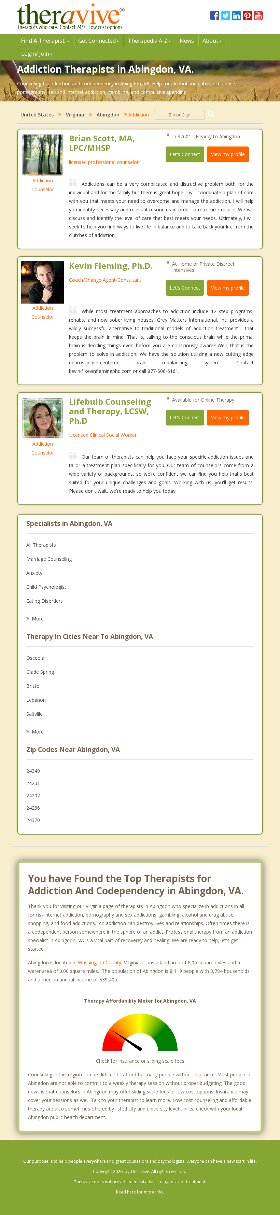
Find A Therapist (43, 40)
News (187, 40)
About (210, 40)
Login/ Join (35, 53)
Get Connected (97, 40)
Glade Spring (40, 672)
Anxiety (34, 573)
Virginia (75, 114)
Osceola (35, 658)
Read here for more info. (140, 1192)
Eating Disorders (44, 601)
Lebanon (36, 700)
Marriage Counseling (49, 559)
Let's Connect (185, 154)
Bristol (33, 686)
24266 (33, 808)
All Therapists (41, 545)
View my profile (228, 154)
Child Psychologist (46, 587)
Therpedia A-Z (148, 40)
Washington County (99, 962)
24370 (33, 820)
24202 (33, 795)
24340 (33, 771)
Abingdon (108, 114)
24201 (33, 783)
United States (37, 114)
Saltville (34, 714)
